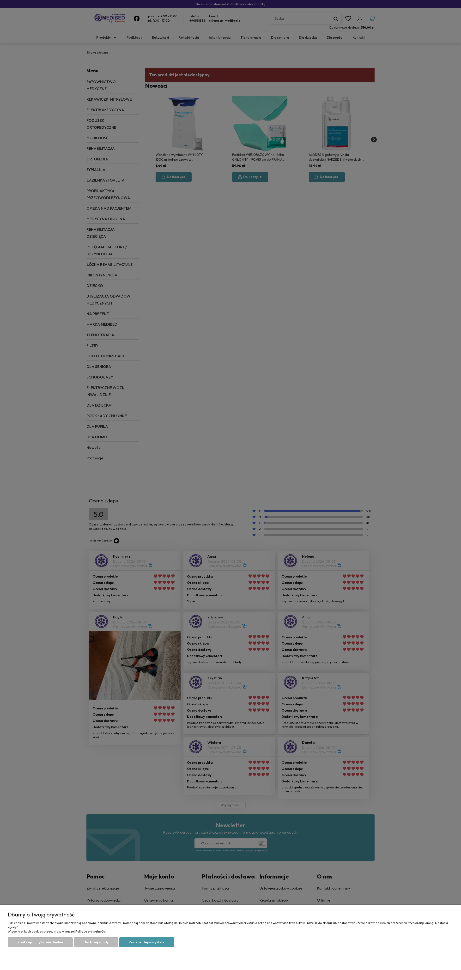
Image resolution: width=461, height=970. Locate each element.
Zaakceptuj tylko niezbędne (40, 942)
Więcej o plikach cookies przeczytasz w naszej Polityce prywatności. (57, 931)
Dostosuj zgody (96, 942)
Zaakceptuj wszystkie (146, 942)
